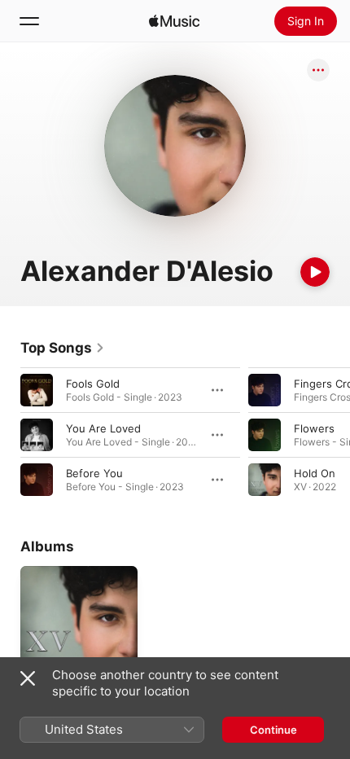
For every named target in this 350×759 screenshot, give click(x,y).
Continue (273, 729)
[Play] (315, 272)
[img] (174, 21)
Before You (94, 473)
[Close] (27, 678)
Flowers (314, 428)
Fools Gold (93, 383)
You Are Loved (103, 428)
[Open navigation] (29, 21)
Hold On (314, 473)
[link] (62, 348)
